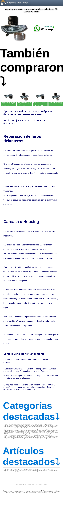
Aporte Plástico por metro (43, 430)
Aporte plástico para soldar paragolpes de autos (24, 429)
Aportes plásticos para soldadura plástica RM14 (19, 435)
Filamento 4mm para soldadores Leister (35, 436)
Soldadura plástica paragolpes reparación (37, 470)
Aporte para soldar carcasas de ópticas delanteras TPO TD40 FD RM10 (8, 104)
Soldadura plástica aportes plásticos (13, 469)
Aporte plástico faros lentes (16, 427)
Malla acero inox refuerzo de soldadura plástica (22, 437)
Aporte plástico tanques (20, 432)
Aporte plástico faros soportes (31, 427)
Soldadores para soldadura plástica (45, 438)
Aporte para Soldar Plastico (44, 492)
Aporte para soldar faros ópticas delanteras (19, 425)
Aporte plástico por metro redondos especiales (26, 431)
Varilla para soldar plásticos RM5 (43, 440)
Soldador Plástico (36, 490)
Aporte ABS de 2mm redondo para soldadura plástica (17, 424)
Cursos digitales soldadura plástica (16, 436)
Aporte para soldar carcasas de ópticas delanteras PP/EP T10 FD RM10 (40, 104)
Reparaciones (19, 438)
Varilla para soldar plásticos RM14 (26, 440)
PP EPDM (18, 492)
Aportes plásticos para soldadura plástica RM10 (21, 434)
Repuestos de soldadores (30, 438)
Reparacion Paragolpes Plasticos (34, 491)
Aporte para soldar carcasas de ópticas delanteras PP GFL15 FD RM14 (24, 104)
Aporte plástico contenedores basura (37, 426)
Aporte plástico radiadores (45, 431)
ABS (55, 492)
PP (13, 492)
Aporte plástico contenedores (21, 426)
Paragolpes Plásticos (19, 491)
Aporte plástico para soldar (49, 490)
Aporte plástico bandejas (37, 425)
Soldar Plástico (26, 490)
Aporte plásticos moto (32, 432)
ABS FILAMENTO (48, 491)
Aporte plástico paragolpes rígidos (28, 430)
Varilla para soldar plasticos (29, 492)
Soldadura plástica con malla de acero (32, 469)
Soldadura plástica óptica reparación (18, 470)
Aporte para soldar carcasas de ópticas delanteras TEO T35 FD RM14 (55, 104)
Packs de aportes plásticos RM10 (43, 437)
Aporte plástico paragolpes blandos (45, 429)
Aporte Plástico (6, 490)
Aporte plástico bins (48, 425)
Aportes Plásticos (16, 490)
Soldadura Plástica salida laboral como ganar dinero (27, 471)
